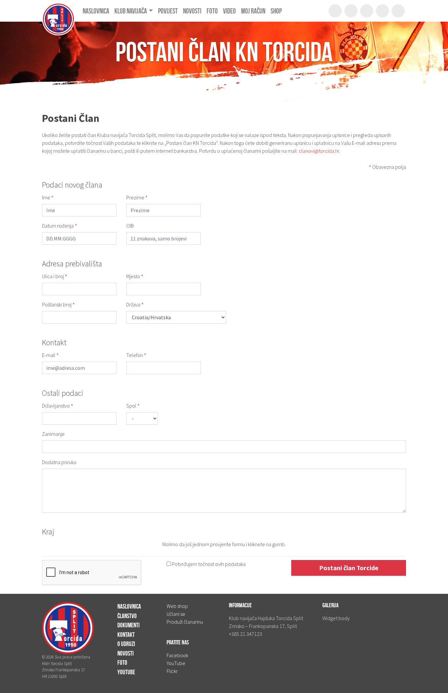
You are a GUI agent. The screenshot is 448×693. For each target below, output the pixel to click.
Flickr (172, 671)
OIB (130, 225)
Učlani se (176, 614)
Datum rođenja (59, 225)
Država (135, 304)
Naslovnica (129, 606)
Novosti (125, 653)
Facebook (177, 655)
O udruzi (126, 643)
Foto (122, 662)
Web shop (177, 606)
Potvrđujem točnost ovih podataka (208, 564)
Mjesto (134, 276)
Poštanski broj (58, 304)
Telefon (136, 355)
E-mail (50, 355)
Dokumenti (128, 625)
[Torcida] (58, 11)
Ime (47, 197)
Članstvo (127, 616)
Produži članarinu (185, 621)
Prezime (137, 197)
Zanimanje (53, 434)
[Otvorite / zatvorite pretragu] (335, 10)
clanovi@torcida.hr (319, 150)
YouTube (126, 672)
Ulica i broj (54, 276)
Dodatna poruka (59, 462)
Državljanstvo (57, 405)
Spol (133, 405)
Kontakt (126, 634)
